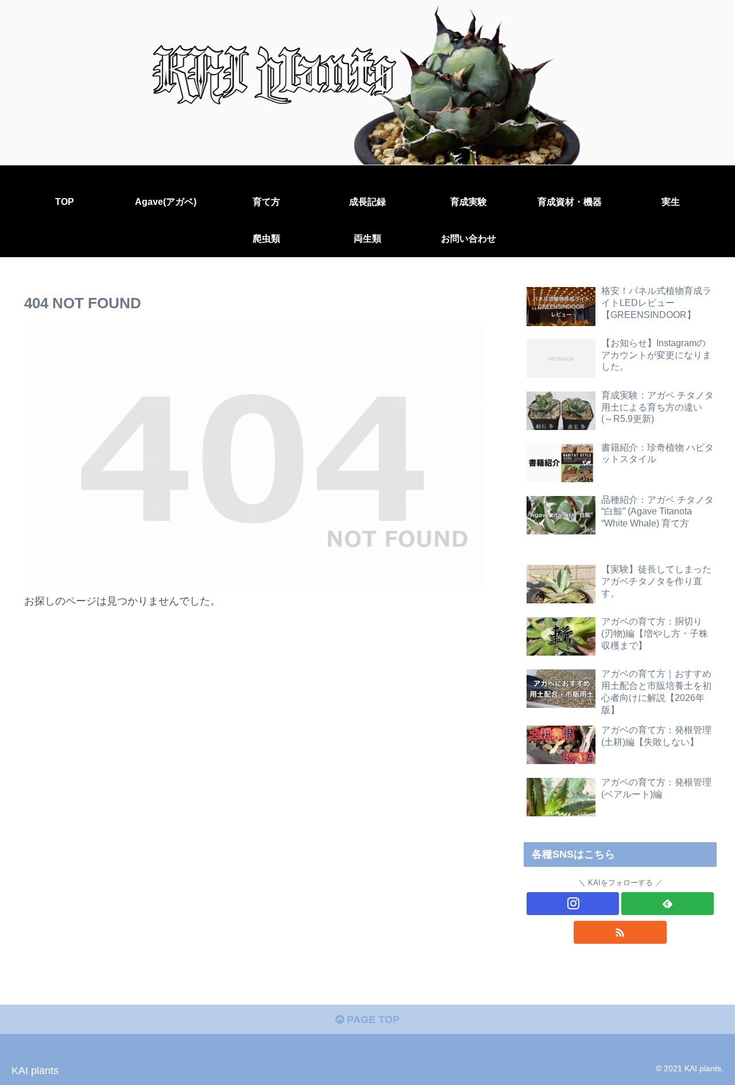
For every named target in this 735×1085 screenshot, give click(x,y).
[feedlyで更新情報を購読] (667, 903)
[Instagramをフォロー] (573, 903)
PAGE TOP (372, 1019)
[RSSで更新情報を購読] (620, 932)
